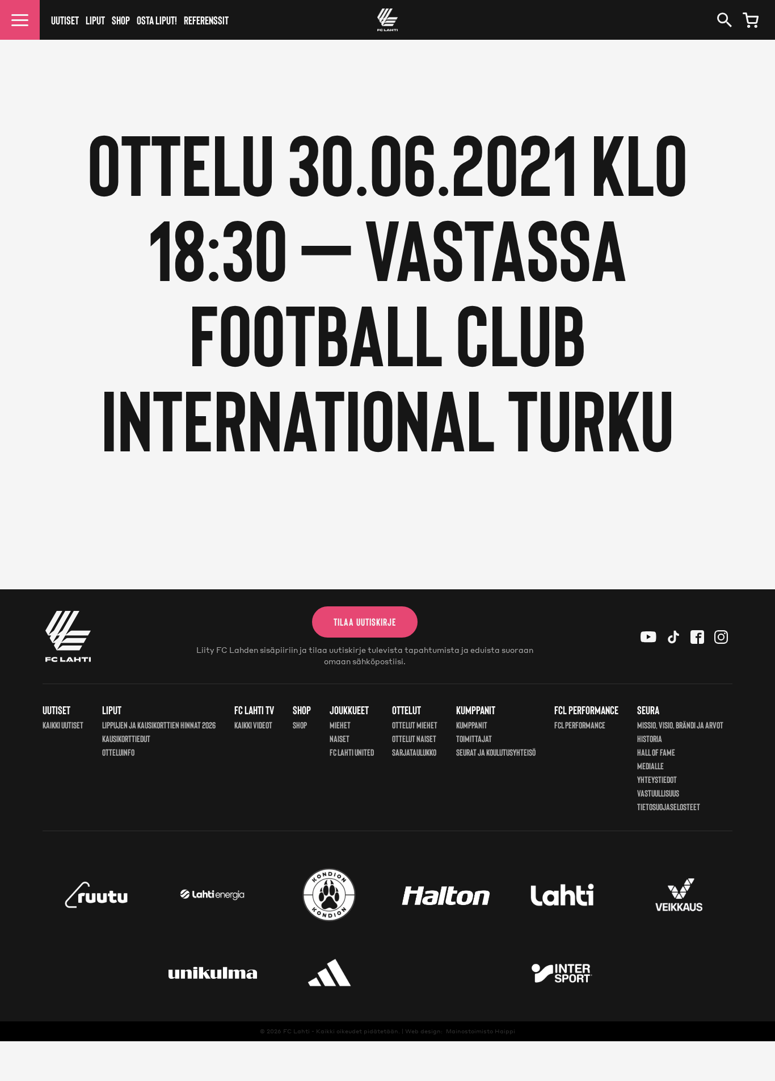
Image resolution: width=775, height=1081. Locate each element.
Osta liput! (157, 20)
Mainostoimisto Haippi (480, 1031)
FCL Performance (579, 724)
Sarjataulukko (414, 752)
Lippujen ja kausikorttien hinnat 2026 (159, 724)
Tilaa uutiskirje (365, 621)
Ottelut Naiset (414, 738)
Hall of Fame (656, 752)
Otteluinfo (118, 752)
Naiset (339, 738)
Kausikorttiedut (126, 738)
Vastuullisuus (658, 792)
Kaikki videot (253, 724)
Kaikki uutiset (63, 724)
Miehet (340, 724)
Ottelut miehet (414, 724)
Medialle (650, 765)
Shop (121, 20)
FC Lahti (296, 1031)
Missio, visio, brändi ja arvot (680, 724)
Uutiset (65, 20)
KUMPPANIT (471, 724)
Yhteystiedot (657, 779)
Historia (649, 738)
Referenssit (206, 20)
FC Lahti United (352, 752)
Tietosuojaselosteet (668, 806)
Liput (95, 20)
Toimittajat (474, 738)
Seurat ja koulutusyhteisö (496, 752)
